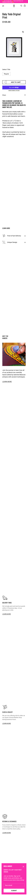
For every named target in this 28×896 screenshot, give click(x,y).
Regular (6, 74)
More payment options (14, 90)
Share (4, 95)
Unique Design (12, 242)
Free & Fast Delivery (14, 236)
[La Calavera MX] (14, 5)
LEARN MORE (6, 614)
